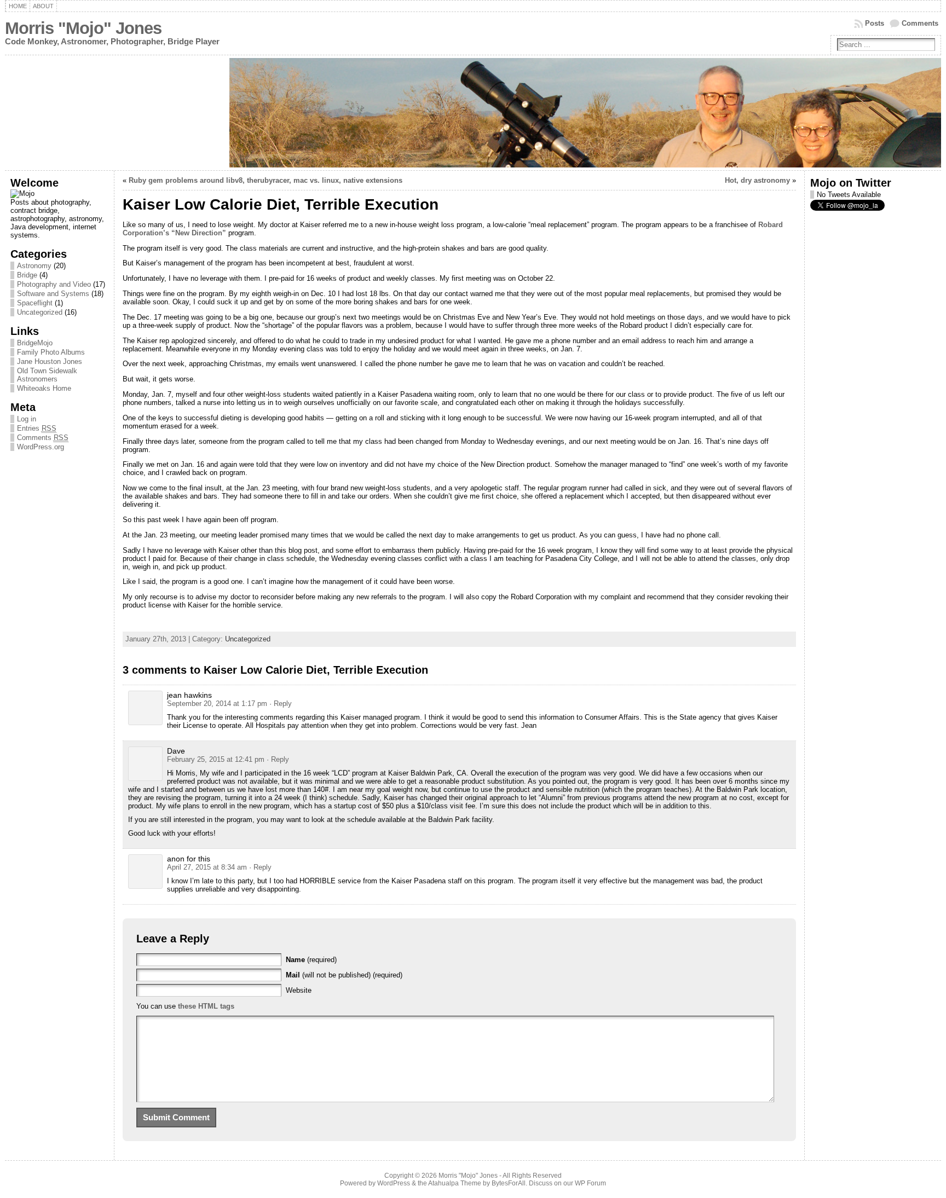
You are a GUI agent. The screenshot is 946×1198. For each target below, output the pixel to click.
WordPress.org (40, 447)
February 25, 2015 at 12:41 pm (215, 759)
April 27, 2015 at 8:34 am (207, 867)
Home (18, 6)
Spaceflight (35, 303)
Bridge (27, 275)
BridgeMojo (35, 343)
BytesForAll (509, 1183)
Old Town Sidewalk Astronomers (47, 375)
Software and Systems (53, 294)
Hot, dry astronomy (757, 180)
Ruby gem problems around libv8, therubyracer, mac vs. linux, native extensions (265, 180)
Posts (874, 23)
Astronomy (34, 266)
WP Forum (590, 1183)
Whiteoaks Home (44, 388)
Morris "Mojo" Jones (83, 28)
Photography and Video (54, 284)
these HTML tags (206, 1006)
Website (299, 990)
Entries (36, 428)
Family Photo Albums (51, 352)
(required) (311, 960)
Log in (26, 419)
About (43, 6)
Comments (920, 23)
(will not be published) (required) (344, 975)
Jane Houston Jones (49, 361)
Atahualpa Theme (454, 1183)
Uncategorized (39, 312)
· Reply (280, 703)
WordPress (393, 1183)
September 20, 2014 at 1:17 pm (217, 703)
